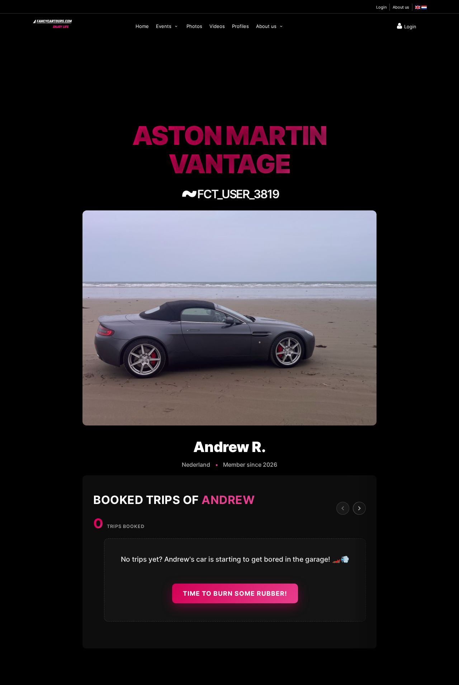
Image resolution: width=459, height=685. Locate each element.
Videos (217, 26)
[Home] (52, 22)
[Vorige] (342, 508)
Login (381, 7)
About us (401, 7)
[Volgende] (359, 508)
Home (142, 26)
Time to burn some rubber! (235, 593)
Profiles (240, 26)
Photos (194, 26)
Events (164, 26)
